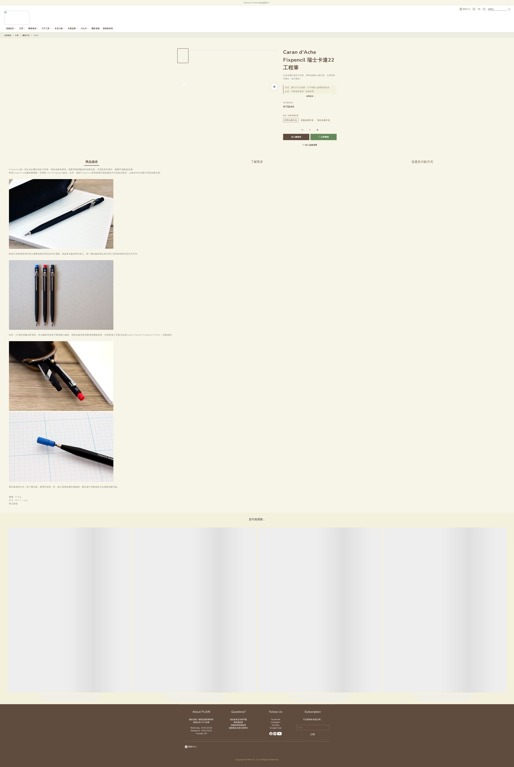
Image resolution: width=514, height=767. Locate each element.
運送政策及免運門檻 (238, 719)
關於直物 (96, 28)
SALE (84, 28)
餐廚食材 (32, 28)
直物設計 (10, 28)
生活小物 (59, 28)
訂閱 (313, 734)
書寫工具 (25, 35)
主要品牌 (72, 28)
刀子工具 (45, 28)
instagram (275, 722)
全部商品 (7, 35)
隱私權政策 (238, 722)
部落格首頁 (108, 28)
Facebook (275, 719)
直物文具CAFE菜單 (201, 722)
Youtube (275, 725)
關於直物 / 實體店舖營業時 (200, 719)
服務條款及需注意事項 (238, 728)
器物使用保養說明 (238, 725)
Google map (275, 728)
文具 (21, 28)
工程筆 (36, 35)
